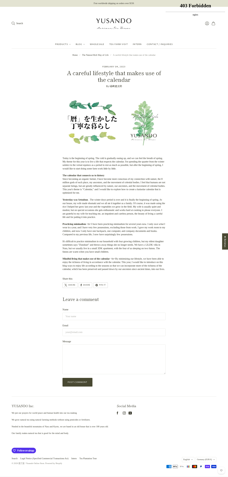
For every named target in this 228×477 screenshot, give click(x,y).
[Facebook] (117, 413)
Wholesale (97, 44)
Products (61, 44)
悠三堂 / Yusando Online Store (31, 463)
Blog (79, 44)
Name (65, 309)
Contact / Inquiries (160, 44)
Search (15, 458)
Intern (137, 44)
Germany (204, 459)
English (186, 459)
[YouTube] (130, 413)
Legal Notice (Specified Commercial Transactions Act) (44, 458)
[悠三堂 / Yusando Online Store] (114, 23)
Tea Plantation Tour (88, 458)
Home (75, 55)
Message (67, 341)
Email (65, 325)
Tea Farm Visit (118, 44)
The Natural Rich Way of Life (95, 55)
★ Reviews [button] (225, 241)
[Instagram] (124, 413)
